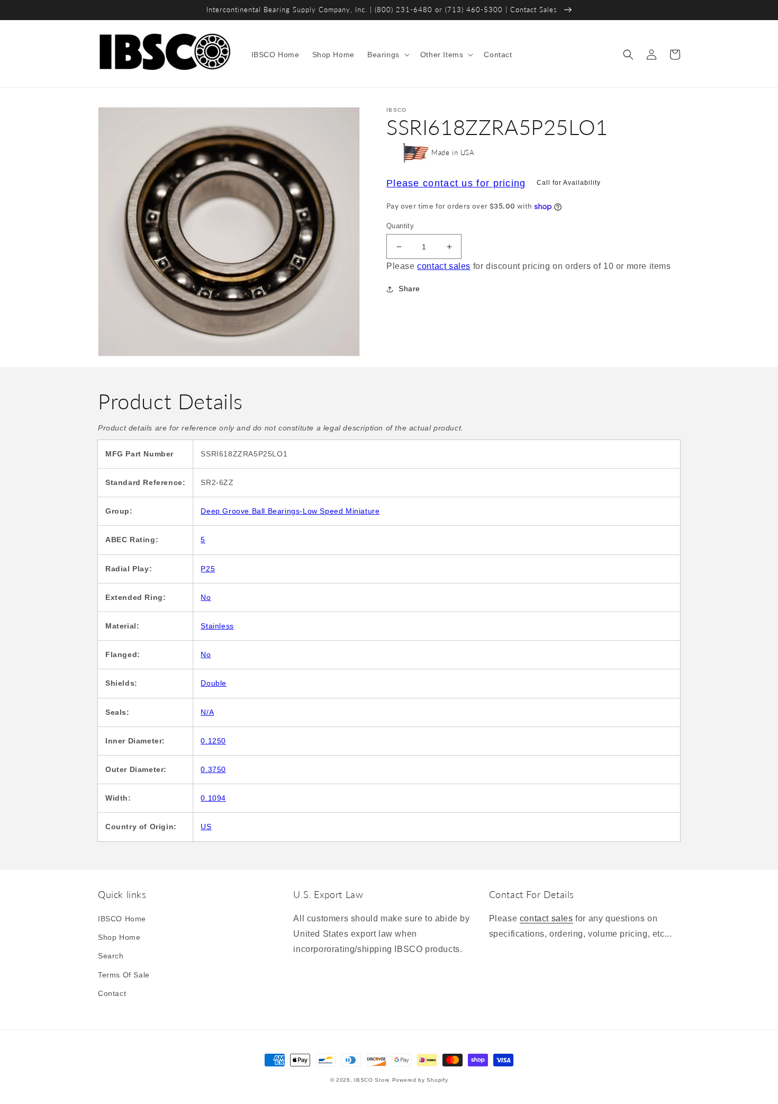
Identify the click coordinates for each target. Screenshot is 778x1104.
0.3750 (213, 769)
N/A (207, 712)
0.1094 (213, 798)
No (206, 597)
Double (214, 683)
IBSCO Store (372, 1080)
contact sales (444, 266)
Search (111, 956)
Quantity (400, 226)
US (206, 826)
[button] (387, 54)
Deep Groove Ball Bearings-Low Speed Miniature (290, 511)
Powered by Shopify (420, 1080)
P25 (208, 568)
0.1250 (213, 741)
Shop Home (119, 937)
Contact (112, 993)
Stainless (217, 626)
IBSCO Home (122, 918)
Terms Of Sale (124, 975)
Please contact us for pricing (456, 183)
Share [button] (409, 288)
